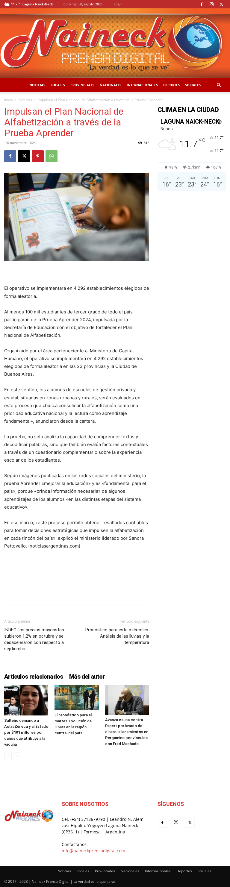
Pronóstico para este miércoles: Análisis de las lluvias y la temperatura (117, 636)
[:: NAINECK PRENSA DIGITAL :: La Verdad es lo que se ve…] (115, 43)
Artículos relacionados (33, 676)
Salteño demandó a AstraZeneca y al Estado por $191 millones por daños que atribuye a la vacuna (26, 732)
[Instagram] (211, 4)
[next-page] (17, 756)
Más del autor (87, 676)
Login (118, 4)
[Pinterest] (38, 156)
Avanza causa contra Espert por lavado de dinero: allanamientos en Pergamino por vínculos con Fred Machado (126, 732)
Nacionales (110, 85)
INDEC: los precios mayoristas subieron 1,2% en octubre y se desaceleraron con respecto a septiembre (34, 639)
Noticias (37, 85)
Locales (58, 85)
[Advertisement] (77, 567)
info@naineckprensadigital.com (93, 850)
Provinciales (82, 85)
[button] (218, 85)
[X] (221, 4)
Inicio (8, 99)
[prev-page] (8, 756)
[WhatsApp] (52, 156)
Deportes (171, 85)
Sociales (193, 85)
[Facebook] (201, 4)
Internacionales (142, 85)
